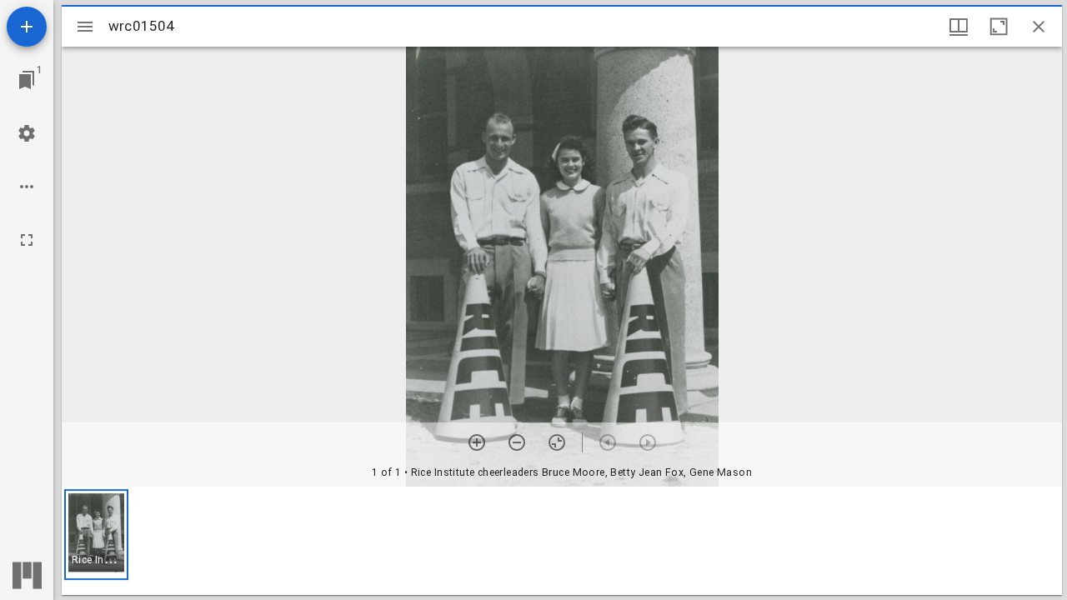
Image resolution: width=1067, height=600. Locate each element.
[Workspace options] (27, 187)
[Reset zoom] (557, 442)
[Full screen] (27, 240)
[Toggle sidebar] (85, 27)
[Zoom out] (517, 442)
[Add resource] (27, 27)
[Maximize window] (999, 27)
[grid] (562, 541)
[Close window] (1039, 27)
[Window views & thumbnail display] (959, 27)
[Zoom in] (477, 442)
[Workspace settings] (27, 133)
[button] (96, 534)
